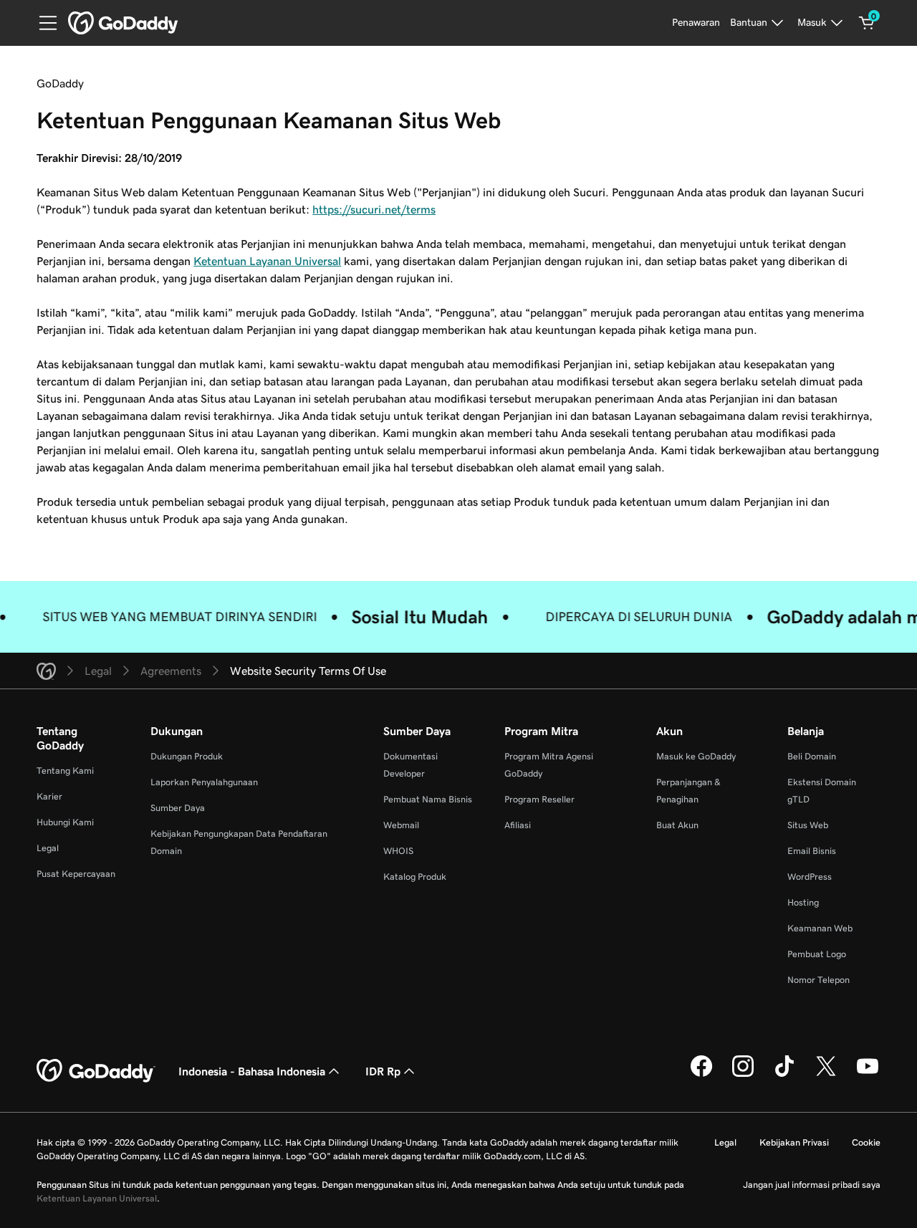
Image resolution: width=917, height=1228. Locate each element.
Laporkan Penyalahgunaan (204, 782)
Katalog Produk (414, 876)
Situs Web (807, 825)
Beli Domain (811, 756)
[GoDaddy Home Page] (96, 1071)
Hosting (803, 902)
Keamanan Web (820, 928)
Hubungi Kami (65, 822)
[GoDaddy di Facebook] (701, 1074)
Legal (48, 848)
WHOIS (398, 850)
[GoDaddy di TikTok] (784, 1074)
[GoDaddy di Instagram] (743, 1074)
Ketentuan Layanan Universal (267, 261)
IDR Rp (382, 1071)
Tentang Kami (65, 770)
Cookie (866, 1142)
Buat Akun (677, 825)
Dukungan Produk (186, 756)
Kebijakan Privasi (794, 1142)
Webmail (401, 825)
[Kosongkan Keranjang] (867, 23)
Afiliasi (517, 825)
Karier (49, 796)
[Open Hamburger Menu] (42, 23)
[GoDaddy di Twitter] (826, 1074)
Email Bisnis (811, 850)
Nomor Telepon (818, 979)
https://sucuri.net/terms (374, 209)
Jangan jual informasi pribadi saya (811, 1184)
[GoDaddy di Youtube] (867, 1074)
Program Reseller (539, 799)
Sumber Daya (177, 807)
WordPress (809, 876)
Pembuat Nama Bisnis (427, 799)
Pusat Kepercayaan (76, 873)
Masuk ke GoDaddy (696, 756)
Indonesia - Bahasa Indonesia (251, 1071)
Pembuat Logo (816, 954)
